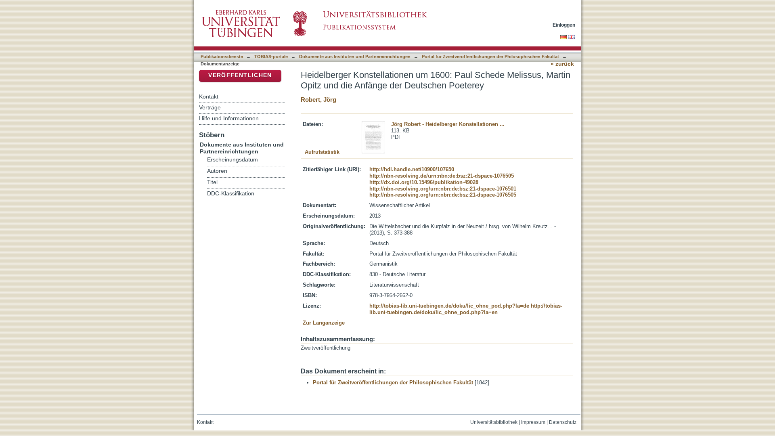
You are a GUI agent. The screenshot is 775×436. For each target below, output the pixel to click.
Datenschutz (562, 422)
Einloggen (564, 24)
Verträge (210, 107)
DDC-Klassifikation (230, 194)
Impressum (533, 422)
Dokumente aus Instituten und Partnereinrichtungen (355, 56)
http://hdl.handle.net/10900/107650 (411, 169)
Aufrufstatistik (322, 152)
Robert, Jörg (318, 99)
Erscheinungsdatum (232, 160)
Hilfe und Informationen (229, 118)
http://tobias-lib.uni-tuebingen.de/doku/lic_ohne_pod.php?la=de (449, 306)
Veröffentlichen (240, 75)
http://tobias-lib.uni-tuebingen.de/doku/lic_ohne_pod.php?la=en (465, 309)
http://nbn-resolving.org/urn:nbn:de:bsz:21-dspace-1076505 (442, 195)
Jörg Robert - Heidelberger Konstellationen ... (448, 124)
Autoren (217, 171)
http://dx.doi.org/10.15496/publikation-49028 (423, 182)
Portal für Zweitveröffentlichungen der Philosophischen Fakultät (490, 56)
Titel (212, 182)
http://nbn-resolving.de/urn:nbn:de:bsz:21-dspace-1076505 (441, 176)
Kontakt (208, 96)
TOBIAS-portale (271, 56)
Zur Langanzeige (324, 323)
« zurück (562, 64)
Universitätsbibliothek (493, 422)
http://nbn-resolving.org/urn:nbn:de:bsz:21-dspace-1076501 (442, 189)
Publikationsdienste (222, 56)
